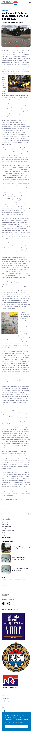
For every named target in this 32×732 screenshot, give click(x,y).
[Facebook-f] (3, 603)
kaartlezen (18, 580)
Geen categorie (5, 526)
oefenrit (4, 584)
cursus (10, 580)
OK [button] (16, 726)
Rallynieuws (4, 10)
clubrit (4, 580)
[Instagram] (8, 603)
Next (27, 503)
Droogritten (4, 524)
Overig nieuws (5, 535)
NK (2, 533)
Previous (6, 503)
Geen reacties (19, 22)
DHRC (3, 522)
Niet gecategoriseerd (7, 530)
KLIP (2, 528)
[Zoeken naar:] (16, 514)
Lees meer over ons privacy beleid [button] (14, 722)
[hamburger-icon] (30, 3)
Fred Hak (13, 22)
